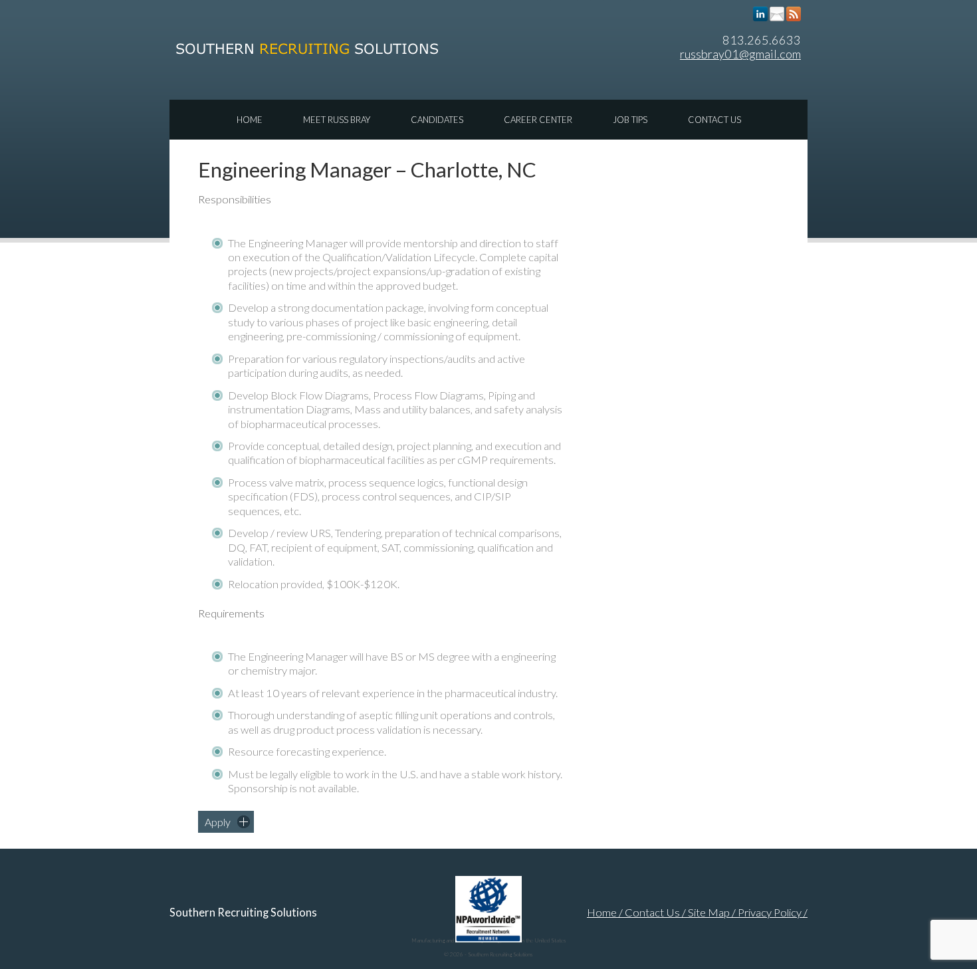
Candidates (437, 119)
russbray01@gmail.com (740, 54)
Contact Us (714, 119)
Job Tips (630, 119)
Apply (218, 821)
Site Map (709, 912)
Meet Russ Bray (336, 119)
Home (250, 119)
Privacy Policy (770, 912)
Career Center (538, 119)
